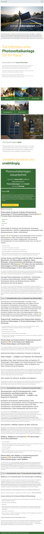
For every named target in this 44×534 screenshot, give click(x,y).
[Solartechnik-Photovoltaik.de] (4, 1)
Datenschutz (22, 532)
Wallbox (3, 221)
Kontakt (27, 532)
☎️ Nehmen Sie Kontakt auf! (6, 208)
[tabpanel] (22, 148)
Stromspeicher (4, 219)
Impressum (18, 532)
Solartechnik (4, 223)
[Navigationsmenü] (42, 2)
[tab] (22, 81)
